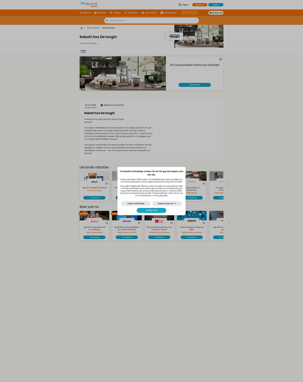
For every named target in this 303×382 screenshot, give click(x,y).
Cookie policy (162, 195)
